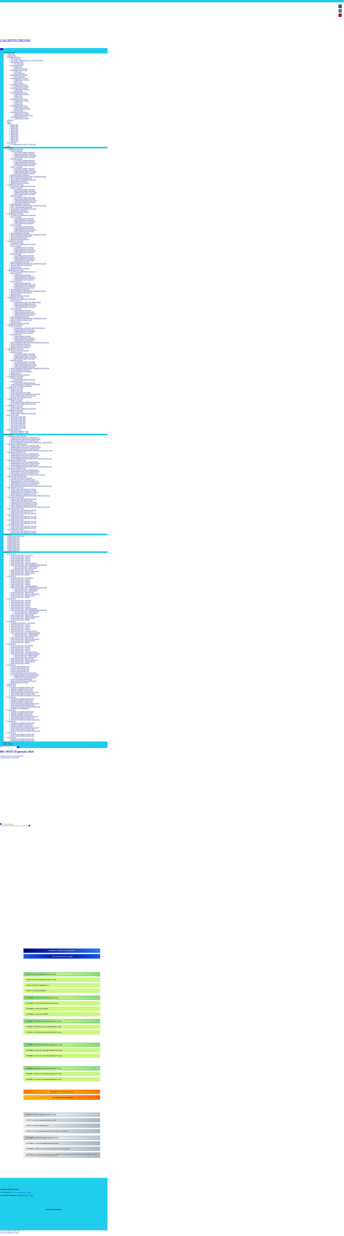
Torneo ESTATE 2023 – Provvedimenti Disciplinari (25, 632)
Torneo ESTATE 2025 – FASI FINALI (22, 578)
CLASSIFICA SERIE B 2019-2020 (24, 362)
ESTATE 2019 (11, 686)
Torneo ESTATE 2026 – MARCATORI (22, 570)
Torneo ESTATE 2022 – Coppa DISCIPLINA (24, 652)
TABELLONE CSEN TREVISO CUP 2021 (23, 489)
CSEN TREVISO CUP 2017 (15, 520)
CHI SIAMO (11, 54)
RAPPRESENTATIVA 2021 (19, 85)
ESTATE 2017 (11, 710)
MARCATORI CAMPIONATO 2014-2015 (23, 413)
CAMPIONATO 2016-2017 (15, 399)
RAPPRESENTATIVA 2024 (19, 70)
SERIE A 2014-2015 (17, 412)
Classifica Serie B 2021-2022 (22, 310)
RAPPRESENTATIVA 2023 (19, 75)
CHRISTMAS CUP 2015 (21, 118)
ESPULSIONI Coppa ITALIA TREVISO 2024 (24, 465)
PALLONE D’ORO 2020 (18, 428)
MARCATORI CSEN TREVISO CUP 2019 (23, 513)
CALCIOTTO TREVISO (15, 40)
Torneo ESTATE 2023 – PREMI (20, 642)
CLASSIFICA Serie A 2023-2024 (24, 247)
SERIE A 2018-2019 (17, 378)
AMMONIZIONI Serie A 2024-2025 (24, 221)
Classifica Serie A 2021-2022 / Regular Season (27, 302)
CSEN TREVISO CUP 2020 (15, 497)
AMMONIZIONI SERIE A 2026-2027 (25, 155)
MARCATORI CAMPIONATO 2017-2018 (23, 396)
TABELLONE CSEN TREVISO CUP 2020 (23, 499)
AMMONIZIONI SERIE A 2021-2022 (25, 305)
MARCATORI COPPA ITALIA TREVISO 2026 (25, 445)
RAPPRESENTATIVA (14, 57)
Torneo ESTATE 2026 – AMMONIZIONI (26, 566)
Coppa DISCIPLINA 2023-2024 (20, 262)
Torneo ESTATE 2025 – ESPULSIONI (25, 591)
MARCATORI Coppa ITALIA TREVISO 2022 (24, 481)
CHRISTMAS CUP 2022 (21, 80)
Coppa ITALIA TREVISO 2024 (16, 460)
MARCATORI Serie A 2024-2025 (24, 220)
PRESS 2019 (14, 136)
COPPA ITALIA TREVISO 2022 (17, 476)
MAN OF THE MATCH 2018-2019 (21, 386)
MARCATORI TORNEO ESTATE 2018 (22, 705)
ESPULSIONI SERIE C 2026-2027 (24, 173)
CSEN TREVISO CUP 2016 (15, 524)
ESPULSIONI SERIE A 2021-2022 (24, 307)
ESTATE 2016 (11, 721)
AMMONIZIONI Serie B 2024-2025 (25, 230)
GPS (8, 146)
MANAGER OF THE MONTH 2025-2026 (23, 209)
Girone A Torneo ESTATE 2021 (20, 668)
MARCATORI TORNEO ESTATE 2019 (22, 694)
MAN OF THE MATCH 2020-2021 (21, 346)
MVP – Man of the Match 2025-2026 (21, 207)
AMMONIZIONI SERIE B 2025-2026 (25, 201)
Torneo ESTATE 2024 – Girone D (20, 607)
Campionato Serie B (17, 756)
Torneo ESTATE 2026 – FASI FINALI (22, 555)
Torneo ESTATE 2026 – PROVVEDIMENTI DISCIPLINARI (29, 565)
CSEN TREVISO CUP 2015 (15, 529)
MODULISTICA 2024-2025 (19, 238)
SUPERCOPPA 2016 (13, 550)
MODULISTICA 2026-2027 (19, 181)
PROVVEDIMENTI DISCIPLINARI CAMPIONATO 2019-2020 (30, 368)
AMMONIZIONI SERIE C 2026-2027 (25, 172)
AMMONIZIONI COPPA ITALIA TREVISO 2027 (26, 439)
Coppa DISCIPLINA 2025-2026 (20, 204)
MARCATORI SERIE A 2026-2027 (24, 154)
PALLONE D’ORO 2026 (18, 418)
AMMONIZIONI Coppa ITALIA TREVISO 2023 (25, 471)
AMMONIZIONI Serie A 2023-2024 (24, 250)
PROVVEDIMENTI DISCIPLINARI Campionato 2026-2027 (28, 176)
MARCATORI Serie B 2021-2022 (24, 312)
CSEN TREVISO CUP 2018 (15, 515)
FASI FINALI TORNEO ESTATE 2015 (22, 734)
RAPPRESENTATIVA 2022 (19, 78)
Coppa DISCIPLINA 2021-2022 (20, 317)
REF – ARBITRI (8, 744)
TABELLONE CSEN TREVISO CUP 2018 (23, 516)
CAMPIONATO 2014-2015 (15, 410)
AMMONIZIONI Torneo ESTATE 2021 (26, 676)
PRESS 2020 (14, 134)
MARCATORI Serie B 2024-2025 (24, 228)
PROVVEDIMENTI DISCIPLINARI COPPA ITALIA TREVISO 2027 (31, 442)
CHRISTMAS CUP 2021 (21, 86)
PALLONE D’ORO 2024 (18, 421)
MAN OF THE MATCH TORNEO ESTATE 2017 (25, 719)
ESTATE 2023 (11, 621)
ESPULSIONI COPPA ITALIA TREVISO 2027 (25, 441)
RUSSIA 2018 (18, 104)
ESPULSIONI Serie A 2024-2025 (24, 223)
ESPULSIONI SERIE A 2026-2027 (24, 157)
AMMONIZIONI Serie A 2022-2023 (24, 278)
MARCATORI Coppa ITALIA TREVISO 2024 (24, 462)
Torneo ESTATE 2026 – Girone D (20, 562)
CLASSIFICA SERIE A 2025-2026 (24, 189)
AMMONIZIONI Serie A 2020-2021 (24, 331)
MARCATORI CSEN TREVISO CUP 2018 (23, 518)
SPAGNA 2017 (18, 110)
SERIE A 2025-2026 (17, 188)
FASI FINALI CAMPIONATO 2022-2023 (23, 271)
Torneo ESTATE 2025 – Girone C (20, 582)
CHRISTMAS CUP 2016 (21, 114)
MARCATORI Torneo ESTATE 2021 (22, 679)
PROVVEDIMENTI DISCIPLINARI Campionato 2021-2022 (28, 318)
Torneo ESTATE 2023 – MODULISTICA (23, 641)
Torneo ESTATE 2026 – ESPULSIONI (25, 568)
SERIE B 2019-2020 (17, 360)
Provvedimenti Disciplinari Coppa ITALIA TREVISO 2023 (28, 475)
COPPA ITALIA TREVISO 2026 (17, 444)
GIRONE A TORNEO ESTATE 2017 (22, 713)
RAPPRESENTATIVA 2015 (19, 117)
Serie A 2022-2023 (16, 273)
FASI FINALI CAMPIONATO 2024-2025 (23, 215)
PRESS (9, 123)
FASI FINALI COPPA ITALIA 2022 (21, 478)
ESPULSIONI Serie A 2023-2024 (24, 252)
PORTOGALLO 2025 (20, 68)
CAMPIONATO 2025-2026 (15, 184)
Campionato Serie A (5, 756)
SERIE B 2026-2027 (17, 159)
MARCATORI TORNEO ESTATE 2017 (22, 718)
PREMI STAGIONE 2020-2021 (20, 347)
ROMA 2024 (18, 72)
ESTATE (6, 552)
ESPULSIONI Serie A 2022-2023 (24, 280)
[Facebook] (340, 6)
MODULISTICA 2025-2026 (19, 210)
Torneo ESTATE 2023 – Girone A (20, 624)
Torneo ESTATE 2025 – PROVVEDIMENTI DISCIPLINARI (29, 587)
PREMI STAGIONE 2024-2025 (20, 239)
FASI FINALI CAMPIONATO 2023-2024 (23, 244)
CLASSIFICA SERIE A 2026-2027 (24, 152)
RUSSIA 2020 (18, 91)
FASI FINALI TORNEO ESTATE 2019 (22, 687)
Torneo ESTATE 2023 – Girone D (20, 629)
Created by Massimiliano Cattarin (9, 1232)
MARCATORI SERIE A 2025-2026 (24, 191)
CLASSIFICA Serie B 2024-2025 (24, 226)
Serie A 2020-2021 (16, 326)
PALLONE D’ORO (13, 415)
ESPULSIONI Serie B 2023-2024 (24, 260)
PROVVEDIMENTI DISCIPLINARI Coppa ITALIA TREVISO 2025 (31, 458)
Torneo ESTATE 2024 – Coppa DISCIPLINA (24, 608)
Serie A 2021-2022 (16, 300)
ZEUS (9, 122)
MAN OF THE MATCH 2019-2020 (21, 371)
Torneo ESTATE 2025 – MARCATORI (22, 592)
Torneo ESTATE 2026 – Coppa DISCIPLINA (24, 563)
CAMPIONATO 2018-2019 (15, 376)
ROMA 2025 (18, 67)
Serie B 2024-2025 (16, 225)
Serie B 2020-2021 (16, 334)
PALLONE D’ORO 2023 (18, 423)
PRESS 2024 (14, 128)
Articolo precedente (6, 824)
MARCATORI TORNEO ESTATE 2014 (22, 740)
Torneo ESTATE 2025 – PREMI (20, 597)
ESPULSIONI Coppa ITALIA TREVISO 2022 (24, 484)
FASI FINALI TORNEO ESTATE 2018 (22, 699)
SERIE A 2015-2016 (17, 407)
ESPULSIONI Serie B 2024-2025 (24, 231)
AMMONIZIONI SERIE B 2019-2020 (25, 365)
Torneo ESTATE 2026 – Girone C (20, 560)
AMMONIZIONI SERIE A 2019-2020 (25, 357)
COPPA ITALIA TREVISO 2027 (17, 436)
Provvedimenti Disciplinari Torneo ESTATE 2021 (25, 674)
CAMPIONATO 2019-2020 (15, 349)
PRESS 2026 (14, 125)
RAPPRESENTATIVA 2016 (19, 112)
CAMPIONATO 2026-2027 (15, 149)
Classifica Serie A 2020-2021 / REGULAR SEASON (29, 328)
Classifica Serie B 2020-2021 (22, 336)
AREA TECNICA (16, 59)
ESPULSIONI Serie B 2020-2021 (24, 341)
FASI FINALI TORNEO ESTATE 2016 (22, 723)
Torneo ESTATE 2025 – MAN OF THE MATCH (25, 594)
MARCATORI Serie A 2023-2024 (24, 249)
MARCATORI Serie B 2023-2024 (24, 257)
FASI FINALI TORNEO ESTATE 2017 (22, 711)
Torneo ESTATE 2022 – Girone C (20, 650)
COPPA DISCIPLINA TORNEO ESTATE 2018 (25, 703)
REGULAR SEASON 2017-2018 (20, 392)
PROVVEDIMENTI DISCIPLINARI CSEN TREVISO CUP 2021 (30, 495)
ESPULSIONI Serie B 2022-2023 (24, 288)
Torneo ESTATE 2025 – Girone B (20, 581)
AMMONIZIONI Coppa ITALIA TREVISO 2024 (25, 463)
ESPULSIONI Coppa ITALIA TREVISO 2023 (24, 473)
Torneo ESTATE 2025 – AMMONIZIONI (26, 589)
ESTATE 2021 (11, 665)
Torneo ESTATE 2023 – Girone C (20, 628)
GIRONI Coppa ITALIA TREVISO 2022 (23, 479)
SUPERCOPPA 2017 (13, 549)
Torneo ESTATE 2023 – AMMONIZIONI (26, 634)
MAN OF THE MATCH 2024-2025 (21, 236)
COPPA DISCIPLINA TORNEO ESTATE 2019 (25, 692)
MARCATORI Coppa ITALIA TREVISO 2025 (24, 454)
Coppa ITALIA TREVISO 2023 (16, 468)
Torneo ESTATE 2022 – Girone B (20, 649)
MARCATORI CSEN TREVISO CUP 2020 (23, 502)
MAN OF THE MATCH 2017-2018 (21, 397)
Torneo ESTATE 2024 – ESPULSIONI (25, 613)
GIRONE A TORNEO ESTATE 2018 (22, 700)
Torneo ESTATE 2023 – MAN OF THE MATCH (25, 639)
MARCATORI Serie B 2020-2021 (24, 338)
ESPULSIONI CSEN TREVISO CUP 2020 (23, 505)
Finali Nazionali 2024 (17, 242)
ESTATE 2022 (11, 644)
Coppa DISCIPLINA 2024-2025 (20, 233)
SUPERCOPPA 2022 (13, 541)
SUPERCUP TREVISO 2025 (15, 536)
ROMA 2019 (18, 96)
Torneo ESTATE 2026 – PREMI (20, 574)
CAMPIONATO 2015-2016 (15, 405)
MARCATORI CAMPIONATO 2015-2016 (23, 408)
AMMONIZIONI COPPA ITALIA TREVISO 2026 (26, 447)
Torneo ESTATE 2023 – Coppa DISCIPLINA (24, 631)
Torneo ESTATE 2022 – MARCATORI (22, 658)
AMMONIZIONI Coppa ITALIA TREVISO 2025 (25, 455)
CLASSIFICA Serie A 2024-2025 (24, 218)
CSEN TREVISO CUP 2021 (15, 487)
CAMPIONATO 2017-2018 (15, 387)
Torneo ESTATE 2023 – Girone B (20, 626)
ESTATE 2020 (11, 684)
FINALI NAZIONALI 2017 (22, 109)
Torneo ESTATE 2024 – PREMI (20, 620)
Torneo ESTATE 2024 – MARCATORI (22, 615)
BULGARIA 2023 (19, 76)
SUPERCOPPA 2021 (13, 542)
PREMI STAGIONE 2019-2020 (20, 375)
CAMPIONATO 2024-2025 (15, 213)
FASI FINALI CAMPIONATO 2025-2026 (23, 186)
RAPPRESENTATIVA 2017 (19, 105)
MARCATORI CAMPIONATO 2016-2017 (23, 404)
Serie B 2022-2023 (16, 281)
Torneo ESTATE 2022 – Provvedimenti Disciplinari (25, 653)
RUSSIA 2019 (18, 97)
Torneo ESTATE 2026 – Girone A (20, 557)
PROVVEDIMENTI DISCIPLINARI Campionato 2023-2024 (28, 263)
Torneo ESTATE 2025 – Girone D (20, 584)
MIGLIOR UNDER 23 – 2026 (19, 433)
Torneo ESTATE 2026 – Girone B (20, 558)
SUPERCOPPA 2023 (13, 539)
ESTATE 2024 (11, 599)
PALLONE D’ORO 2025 (18, 420)
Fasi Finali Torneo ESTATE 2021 (20, 666)
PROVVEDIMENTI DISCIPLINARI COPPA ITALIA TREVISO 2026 (31, 450)
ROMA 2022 (18, 81)
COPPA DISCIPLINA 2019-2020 (20, 370)
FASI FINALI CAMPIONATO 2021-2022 (23, 299)
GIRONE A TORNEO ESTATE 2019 (22, 689)
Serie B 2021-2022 (16, 309)
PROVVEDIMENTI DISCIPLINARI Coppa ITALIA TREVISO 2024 (31, 466)
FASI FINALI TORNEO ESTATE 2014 (22, 739)
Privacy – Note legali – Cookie (22, 1192)
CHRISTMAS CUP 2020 (21, 89)
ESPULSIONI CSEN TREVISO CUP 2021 (23, 494)
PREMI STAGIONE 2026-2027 (20, 183)
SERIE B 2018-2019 (17, 381)
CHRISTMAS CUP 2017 (21, 107)
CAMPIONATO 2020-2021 (15, 325)
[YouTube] (340, 15)
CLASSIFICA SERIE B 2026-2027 (24, 160)
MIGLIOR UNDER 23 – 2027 (19, 431)
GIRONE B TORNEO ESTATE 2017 (22, 715)
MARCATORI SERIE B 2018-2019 (24, 383)
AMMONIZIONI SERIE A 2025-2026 (25, 192)
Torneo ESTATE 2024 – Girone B (20, 603)
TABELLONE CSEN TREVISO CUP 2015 (23, 531)
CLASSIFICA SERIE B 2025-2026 (24, 197)
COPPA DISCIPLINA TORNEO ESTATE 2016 (25, 728)
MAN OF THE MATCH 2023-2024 (21, 265)
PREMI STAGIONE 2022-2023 (20, 296)
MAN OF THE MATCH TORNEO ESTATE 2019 (25, 695)
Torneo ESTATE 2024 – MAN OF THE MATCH (25, 616)
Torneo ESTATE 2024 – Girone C (20, 605)
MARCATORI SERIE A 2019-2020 (24, 355)
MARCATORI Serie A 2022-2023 (24, 276)
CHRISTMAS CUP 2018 (21, 101)
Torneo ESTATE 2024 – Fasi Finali (21, 600)
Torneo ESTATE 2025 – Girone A (20, 579)
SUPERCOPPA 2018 (13, 547)
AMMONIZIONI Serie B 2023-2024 (25, 259)
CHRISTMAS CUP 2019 (21, 94)
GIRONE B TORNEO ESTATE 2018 (22, 702)
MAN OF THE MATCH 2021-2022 (21, 320)
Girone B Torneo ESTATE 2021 (20, 670)
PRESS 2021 (14, 133)
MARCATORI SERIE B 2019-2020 (24, 363)
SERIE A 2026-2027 (17, 151)
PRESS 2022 (14, 131)
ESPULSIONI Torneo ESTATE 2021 (25, 678)
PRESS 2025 (14, 126)
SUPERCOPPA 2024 (13, 537)
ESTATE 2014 (11, 737)
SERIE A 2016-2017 (17, 400)
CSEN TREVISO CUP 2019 (15, 508)
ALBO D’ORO (11, 55)
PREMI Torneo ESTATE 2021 (19, 682)
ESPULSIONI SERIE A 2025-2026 (24, 194)
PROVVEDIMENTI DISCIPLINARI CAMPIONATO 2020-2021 (30, 342)
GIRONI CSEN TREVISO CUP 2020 (22, 500)
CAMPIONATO (8, 147)
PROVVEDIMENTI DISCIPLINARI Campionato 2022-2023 (28, 291)
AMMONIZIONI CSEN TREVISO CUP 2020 (24, 504)
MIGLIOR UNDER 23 (14, 429)
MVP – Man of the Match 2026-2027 (21, 178)
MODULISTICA (16, 267)
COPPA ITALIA (8, 434)
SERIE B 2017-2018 (17, 391)
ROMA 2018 (18, 102)
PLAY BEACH (11, 143)
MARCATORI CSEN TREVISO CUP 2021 (23, 491)
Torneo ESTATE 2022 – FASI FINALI (22, 645)
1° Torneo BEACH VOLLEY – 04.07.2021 (23, 144)
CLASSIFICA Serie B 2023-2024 (24, 255)
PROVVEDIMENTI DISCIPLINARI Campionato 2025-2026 (28, 205)
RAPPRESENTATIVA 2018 (19, 99)
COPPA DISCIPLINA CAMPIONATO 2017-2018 (25, 394)
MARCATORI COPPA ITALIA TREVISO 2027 (25, 437)
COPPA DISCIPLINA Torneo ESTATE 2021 (24, 673)
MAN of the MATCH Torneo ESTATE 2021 (23, 681)
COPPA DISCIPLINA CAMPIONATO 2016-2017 (25, 402)
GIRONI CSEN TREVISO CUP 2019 (22, 512)
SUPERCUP (7, 534)
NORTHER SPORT (9, 52)
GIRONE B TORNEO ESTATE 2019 (22, 690)
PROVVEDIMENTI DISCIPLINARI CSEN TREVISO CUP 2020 (30, 507)
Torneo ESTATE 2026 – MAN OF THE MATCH (25, 571)
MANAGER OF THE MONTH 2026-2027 (23, 180)
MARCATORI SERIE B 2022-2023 (24, 284)
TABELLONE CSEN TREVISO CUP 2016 (23, 526)
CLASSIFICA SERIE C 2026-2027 (24, 168)
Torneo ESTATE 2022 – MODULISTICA (23, 661)
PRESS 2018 (14, 138)
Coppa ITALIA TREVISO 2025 (16, 452)
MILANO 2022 (18, 83)
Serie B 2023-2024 (16, 254)
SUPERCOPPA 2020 (13, 544)
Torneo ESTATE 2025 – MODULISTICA (23, 595)
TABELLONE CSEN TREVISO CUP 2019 (23, 510)
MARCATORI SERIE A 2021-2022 (24, 304)
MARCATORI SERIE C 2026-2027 (24, 170)
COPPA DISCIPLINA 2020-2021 (20, 344)
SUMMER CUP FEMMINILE (19, 708)
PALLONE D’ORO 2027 (18, 416)
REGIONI (10, 120)
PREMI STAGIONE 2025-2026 (20, 212)
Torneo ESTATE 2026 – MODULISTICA (23, 573)
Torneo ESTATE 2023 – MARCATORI (22, 637)
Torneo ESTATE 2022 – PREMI (20, 663)
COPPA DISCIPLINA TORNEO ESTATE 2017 (25, 716)
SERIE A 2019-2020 (17, 352)
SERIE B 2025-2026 (17, 196)
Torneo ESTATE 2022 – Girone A (20, 647)
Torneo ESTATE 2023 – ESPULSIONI (25, 636)
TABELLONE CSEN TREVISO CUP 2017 (23, 521)
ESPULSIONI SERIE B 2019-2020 (24, 367)
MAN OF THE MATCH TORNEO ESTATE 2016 (25, 731)
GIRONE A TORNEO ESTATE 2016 (22, 724)
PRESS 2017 (14, 139)
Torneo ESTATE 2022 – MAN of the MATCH (24, 660)
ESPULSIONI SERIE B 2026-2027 (24, 165)
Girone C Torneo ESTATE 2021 (20, 671)
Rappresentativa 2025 (17, 65)
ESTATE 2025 (11, 576)
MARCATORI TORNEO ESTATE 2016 (22, 729)
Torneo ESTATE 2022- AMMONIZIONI (26, 655)
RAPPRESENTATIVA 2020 (19, 88)
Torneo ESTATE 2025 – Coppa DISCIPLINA (24, 586)
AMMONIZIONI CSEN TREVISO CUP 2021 (24, 492)
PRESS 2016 (14, 141)
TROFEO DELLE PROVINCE (23, 115)
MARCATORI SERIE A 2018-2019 (24, 379)
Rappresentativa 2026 (17, 62)
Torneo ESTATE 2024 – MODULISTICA (23, 618)
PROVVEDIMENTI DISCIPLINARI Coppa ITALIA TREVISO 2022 (31, 486)
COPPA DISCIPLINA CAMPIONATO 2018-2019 (25, 384)
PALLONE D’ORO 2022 (18, 425)
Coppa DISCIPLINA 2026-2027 (20, 175)
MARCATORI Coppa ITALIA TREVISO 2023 (24, 470)
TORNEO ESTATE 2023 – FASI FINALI (23, 623)
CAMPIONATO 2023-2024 (15, 241)
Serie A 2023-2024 (16, 246)
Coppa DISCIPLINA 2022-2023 (20, 289)
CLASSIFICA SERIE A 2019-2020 (24, 354)
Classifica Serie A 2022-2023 (22, 275)
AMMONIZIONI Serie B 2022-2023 (25, 286)
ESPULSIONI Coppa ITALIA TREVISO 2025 (24, 457)
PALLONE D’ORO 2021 (18, 426)
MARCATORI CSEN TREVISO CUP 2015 (23, 533)
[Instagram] (340, 11)
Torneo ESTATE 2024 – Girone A (20, 602)
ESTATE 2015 (11, 732)
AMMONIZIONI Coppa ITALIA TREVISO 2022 (25, 483)
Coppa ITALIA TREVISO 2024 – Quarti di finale (15, 825)
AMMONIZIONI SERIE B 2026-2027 (25, 163)
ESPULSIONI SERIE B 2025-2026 (24, 202)
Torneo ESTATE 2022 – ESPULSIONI (25, 657)
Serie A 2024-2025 (16, 217)
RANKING (7, 742)
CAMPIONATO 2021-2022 (15, 297)
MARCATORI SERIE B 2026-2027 (24, 162)
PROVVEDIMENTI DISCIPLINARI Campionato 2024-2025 (28, 234)
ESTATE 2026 (11, 553)
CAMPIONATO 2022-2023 (15, 270)
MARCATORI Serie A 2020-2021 (24, 329)
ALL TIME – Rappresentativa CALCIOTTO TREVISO (27, 60)
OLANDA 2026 (19, 64)
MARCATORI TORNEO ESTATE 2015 (22, 736)
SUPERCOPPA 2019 (13, 545)
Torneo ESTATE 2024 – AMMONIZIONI (26, 611)
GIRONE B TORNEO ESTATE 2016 (22, 726)
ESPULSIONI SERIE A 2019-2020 (24, 358)
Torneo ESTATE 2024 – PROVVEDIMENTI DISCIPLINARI (29, 610)
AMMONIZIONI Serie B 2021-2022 (25, 313)
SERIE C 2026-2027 (17, 167)
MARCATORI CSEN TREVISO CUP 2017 (23, 523)
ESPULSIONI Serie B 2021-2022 (24, 315)
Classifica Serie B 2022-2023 (22, 283)
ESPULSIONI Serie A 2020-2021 (24, 333)
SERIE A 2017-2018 (17, 389)
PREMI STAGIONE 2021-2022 (20, 323)
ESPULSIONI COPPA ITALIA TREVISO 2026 (25, 449)
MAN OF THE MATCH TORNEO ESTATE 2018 (25, 707)
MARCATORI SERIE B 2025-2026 (24, 199)
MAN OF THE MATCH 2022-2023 (21, 292)
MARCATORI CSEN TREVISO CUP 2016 (23, 528)
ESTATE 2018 (11, 697)
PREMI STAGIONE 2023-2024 (20, 268)
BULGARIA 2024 (19, 73)
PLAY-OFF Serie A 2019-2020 (19, 350)
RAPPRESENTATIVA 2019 (19, 93)
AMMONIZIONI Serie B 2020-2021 (25, 339)
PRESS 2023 (14, 130)
